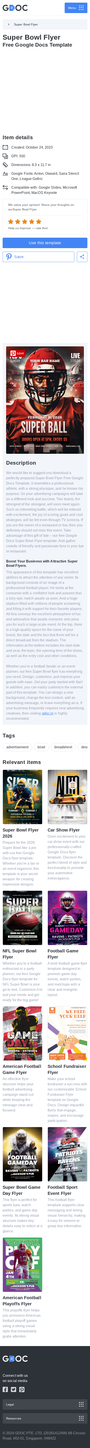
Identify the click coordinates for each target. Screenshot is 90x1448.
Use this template (45, 243)
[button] (82, 257)
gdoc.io (48, 713)
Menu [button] (72, 8)
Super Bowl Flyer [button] (26, 24)
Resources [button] (13, 1418)
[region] (45, 90)
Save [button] (19, 257)
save (20, 353)
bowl (41, 747)
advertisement (17, 747)
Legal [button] (10, 1404)
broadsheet (63, 747)
